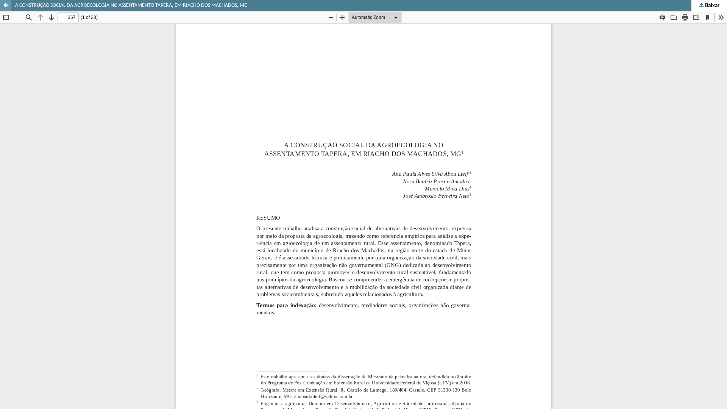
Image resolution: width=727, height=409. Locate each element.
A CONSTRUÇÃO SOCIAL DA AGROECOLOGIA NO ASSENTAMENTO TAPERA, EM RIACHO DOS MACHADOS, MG (131, 5)
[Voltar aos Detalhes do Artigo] (5, 5)
